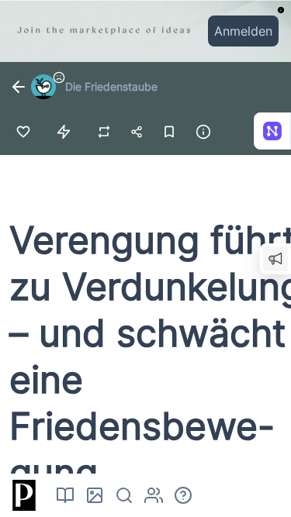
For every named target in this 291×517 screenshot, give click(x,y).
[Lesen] (65, 495)
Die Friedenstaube (111, 86)
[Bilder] (94, 495)
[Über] (183, 495)
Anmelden (243, 31)
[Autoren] (153, 495)
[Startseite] (21, 495)
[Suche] (124, 495)
